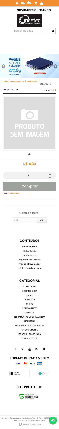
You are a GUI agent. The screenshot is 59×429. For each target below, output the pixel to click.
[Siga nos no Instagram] (36, 349)
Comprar (29, 186)
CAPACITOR (29, 299)
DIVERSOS (29, 312)
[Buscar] (53, 31)
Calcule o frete (28, 213)
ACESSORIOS (29, 286)
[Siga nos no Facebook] (15, 349)
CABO (29, 295)
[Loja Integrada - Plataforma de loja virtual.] (29, 424)
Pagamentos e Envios (29, 259)
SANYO (53, 90)
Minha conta (29, 251)
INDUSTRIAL (29, 321)
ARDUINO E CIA (29, 291)
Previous (3, 66)
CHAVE (29, 303)
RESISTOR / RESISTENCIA (29, 334)
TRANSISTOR (32, 81)
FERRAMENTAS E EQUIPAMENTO (29, 316)
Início (5, 81)
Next (55, 65)
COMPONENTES (29, 308)
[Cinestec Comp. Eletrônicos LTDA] (29, 20)
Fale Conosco (29, 246)
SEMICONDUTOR (17, 81)
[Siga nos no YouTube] (29, 349)
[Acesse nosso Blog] (43, 349)
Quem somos (29, 255)
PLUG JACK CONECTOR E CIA (29, 325)
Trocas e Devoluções (30, 264)
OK (42, 220)
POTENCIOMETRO (29, 329)
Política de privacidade (29, 268)
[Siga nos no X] (22, 349)
